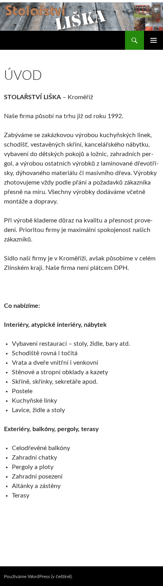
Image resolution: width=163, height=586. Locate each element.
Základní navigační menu (153, 40)
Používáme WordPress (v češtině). (38, 576)
